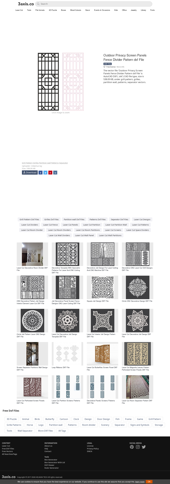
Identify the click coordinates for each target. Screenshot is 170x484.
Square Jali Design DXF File (98, 301)
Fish (118, 419)
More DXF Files (45, 430)
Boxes (63, 10)
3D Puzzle (53, 10)
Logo (41, 424)
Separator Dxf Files (119, 219)
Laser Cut (19, 10)
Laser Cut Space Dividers (137, 230)
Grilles (36, 163)
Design (88, 419)
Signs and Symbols (139, 424)
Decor (87, 10)
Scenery (105, 424)
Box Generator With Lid (54, 462)
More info (120, 67)
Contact (47, 451)
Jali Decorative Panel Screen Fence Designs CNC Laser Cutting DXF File (66, 302)
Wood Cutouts (75, 10)
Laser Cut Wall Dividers (59, 235)
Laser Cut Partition (91, 224)
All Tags (62, 430)
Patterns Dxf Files (98, 219)
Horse (30, 424)
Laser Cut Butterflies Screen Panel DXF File (102, 368)
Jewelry (134, 10)
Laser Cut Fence (50, 224)
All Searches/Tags (9, 454)
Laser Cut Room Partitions (88, 230)
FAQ (46, 448)
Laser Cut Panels (70, 224)
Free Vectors (7, 451)
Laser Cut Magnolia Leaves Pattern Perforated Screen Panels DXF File (135, 368)
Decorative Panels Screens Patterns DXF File (101, 401)
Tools (29, 10)
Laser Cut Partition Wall (116, 224)
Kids (116, 10)
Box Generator (50, 460)
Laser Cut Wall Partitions (110, 235)
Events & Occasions (102, 10)
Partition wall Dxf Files (74, 219)
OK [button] (149, 481)
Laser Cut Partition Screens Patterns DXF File (66, 401)
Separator (63, 163)
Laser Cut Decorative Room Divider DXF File (32, 268)
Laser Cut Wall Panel (84, 235)
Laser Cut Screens (113, 230)
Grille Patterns (14, 424)
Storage (159, 424)
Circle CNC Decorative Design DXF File (137, 301)
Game (140, 419)
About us (48, 446)
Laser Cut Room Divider (32, 230)
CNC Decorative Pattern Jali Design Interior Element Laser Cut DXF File (30, 302)
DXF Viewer (49, 465)
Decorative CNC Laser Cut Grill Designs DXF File (137, 268)
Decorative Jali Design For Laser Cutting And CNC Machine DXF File (102, 268)
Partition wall (45, 163)
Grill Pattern (27, 163)
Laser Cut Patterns (140, 224)
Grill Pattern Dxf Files (29, 219)
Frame (128, 419)
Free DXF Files (8, 448)
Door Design (103, 419)
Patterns (55, 163)
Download (31, 172)
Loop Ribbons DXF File (60, 367)
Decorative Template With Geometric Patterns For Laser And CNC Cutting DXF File (66, 270)
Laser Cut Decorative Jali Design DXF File (136, 335)
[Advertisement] (85, 33)
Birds (37, 419)
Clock (76, 419)
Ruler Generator (51, 468)
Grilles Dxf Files (51, 219)
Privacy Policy (93, 448)
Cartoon (64, 419)
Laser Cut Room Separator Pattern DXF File (137, 401)
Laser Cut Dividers (29, 224)
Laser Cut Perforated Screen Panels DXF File (30, 401)
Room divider (89, 424)
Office (124, 10)
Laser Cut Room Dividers (59, 230)
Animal (25, 419)
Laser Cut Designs (142, 219)
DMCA (89, 451)
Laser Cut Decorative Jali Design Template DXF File (64, 335)
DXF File (107, 64)
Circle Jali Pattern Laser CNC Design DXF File (31, 335)
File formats (40, 10)
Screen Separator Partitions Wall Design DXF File (32, 368)
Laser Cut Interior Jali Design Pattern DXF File (101, 335)
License (90, 446)
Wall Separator (25, 430)
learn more (139, 481)
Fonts (152, 10)
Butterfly (49, 419)
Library (143, 10)
